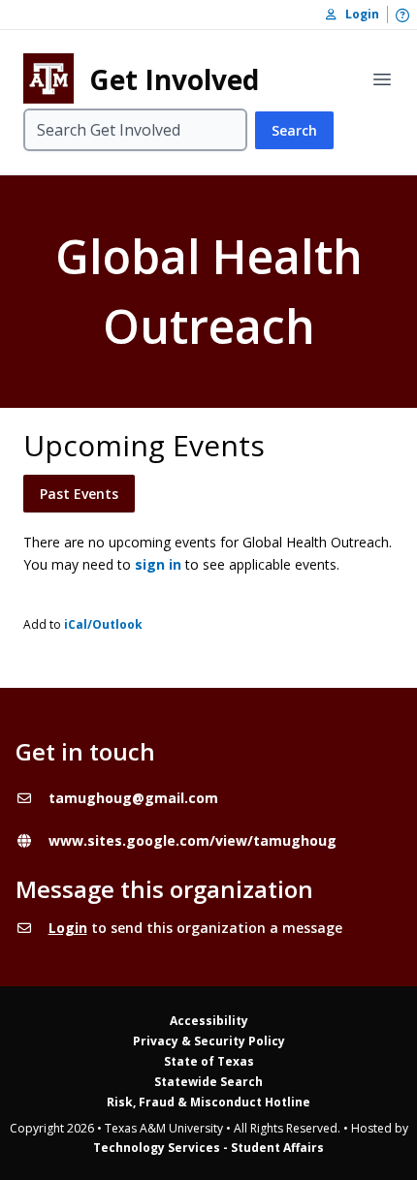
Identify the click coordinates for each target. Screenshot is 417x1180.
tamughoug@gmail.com (133, 798)
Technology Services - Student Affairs (208, 1147)
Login (67, 927)
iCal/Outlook (103, 624)
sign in (158, 564)
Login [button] (358, 14)
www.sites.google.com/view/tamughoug (192, 840)
